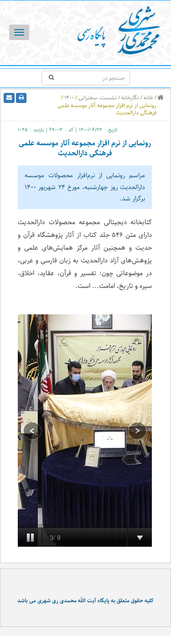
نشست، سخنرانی (97, 97)
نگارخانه (130, 97)
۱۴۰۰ (69, 97)
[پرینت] (21, 98)
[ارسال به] (9, 98)
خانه (148, 97)
